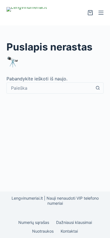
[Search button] (98, 88)
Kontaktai (69, 231)
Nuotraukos (43, 231)
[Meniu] (101, 12)
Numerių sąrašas (33, 222)
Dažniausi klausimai (74, 222)
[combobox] (49, 88)
